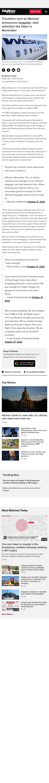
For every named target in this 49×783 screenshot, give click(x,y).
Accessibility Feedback (35, 372)
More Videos (7, 614)
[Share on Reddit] (13, 70)
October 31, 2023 (36, 201)
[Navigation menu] (46, 11)
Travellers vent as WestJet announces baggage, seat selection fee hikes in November (20, 24)
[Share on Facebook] (8, 70)
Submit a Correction (13, 372)
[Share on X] (3, 70)
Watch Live (35, 12)
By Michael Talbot (9, 76)
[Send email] (18, 70)
